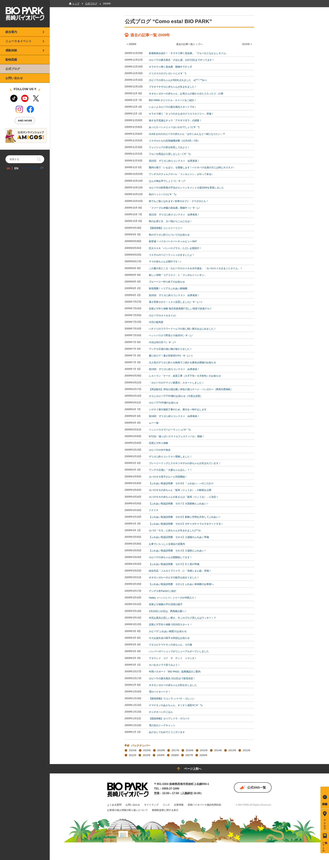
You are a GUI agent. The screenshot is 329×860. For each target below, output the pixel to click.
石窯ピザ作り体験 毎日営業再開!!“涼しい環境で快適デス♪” (180, 308)
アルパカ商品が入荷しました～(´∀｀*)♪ (170, 154)
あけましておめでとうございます (167, 732)
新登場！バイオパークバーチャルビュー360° (173, 241)
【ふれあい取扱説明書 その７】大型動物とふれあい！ (179, 503)
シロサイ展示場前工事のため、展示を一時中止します (177, 409)
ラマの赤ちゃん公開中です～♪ (165, 261)
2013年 (232, 750)
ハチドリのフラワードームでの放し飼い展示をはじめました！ (182, 328)
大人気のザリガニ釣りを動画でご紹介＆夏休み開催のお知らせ (182, 362)
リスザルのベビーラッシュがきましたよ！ (171, 254)
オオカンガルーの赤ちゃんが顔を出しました (173, 685)
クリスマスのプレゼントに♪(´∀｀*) (167, 73)
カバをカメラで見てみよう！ (164, 664)
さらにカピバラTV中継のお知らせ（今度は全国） (175, 396)
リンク (166, 804)
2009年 (161, 755)
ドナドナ (154, 510)
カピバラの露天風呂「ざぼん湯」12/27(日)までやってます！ (181, 60)
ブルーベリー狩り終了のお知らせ (167, 281)
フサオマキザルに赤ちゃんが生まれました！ (173, 87)
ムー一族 (154, 423)
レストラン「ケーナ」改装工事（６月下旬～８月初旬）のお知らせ (185, 376)
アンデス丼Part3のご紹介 (162, 591)
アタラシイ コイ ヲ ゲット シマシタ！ (173, 658)
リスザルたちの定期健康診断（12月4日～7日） (174, 140)
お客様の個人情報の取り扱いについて (127, 810)
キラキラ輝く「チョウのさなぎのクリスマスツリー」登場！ (181, 113)
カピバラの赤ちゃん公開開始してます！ (170, 557)
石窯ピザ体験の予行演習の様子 (165, 604)
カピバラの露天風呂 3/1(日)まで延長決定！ (172, 678)
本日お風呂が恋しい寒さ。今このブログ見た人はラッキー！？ (182, 617)
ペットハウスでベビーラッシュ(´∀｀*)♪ (170, 429)
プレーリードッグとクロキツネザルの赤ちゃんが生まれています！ (185, 463)
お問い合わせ (133, 804)
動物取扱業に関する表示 (165, 810)
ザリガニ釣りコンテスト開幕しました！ (170, 456)
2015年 (204, 750)
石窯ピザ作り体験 (158, 443)
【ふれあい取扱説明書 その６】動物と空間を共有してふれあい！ (185, 517)
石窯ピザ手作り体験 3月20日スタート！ (170, 624)
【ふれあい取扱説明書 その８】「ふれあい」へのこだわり (181, 483)
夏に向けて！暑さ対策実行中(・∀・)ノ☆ (171, 355)
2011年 (132, 755)
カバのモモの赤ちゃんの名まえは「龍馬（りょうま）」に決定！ (183, 497)
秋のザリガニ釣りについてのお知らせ (169, 234)
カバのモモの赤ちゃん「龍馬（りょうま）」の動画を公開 (180, 490)
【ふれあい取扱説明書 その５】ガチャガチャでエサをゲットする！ (186, 523)
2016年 (190, 750)
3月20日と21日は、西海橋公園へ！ (168, 611)
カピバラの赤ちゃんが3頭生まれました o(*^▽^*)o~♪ (178, 80)
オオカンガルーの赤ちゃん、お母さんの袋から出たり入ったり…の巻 (186, 93)
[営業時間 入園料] (324, 798)
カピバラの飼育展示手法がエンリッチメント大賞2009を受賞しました (186, 187)
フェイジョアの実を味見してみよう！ (169, 147)
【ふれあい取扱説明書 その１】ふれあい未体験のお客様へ (181, 584)
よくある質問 (114, 804)
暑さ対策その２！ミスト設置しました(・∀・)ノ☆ (176, 302)
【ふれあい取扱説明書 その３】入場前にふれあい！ (177, 550)
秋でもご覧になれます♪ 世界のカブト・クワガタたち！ (178, 201)
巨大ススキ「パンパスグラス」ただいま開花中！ (175, 248)
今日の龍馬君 (156, 322)
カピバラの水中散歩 (159, 449)
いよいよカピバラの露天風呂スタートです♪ (172, 107)
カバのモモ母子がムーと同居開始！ (168, 476)
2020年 (147, 750)
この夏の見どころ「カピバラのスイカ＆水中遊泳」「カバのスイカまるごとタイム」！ (195, 268)
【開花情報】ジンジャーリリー (165, 228)
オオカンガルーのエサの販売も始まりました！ (174, 577)
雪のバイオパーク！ (159, 691)
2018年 (161, 750)
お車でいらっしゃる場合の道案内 (167, 544)
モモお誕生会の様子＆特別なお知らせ (169, 638)
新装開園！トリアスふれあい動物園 (168, 288)
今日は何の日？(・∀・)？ (162, 342)
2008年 (175, 755)
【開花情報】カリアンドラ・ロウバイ (169, 718)
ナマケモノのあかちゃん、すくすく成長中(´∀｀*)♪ (176, 705)
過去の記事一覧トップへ (189, 44)
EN (16, 168)
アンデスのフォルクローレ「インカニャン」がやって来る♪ (180, 174)
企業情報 (179, 804)
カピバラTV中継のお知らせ (163, 402)
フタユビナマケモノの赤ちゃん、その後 (170, 644)
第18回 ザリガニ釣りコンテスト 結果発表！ (174, 416)
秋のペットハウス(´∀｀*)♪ (163, 194)
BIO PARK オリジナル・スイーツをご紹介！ (173, 100)
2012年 (247, 750)
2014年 (218, 750)
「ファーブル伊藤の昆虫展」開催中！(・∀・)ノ (174, 207)
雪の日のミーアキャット (162, 725)
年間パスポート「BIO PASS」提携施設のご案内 (174, 671)
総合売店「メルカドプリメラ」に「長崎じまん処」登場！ (180, 570)
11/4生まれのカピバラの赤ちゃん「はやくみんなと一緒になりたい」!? (187, 134)
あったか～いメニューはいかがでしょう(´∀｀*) (174, 127)
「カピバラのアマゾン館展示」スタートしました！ (176, 382)
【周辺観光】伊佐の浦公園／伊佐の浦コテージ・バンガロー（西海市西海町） (191, 389)
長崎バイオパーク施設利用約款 (204, 804)
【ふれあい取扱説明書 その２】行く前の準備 (174, 564)
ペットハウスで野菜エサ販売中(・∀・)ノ (171, 335)
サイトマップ (151, 804)
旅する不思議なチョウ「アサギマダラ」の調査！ (175, 120)
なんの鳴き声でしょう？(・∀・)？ (167, 181)
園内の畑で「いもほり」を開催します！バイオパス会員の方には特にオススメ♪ (191, 167)
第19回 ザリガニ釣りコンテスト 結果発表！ (174, 369)
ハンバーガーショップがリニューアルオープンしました (179, 651)
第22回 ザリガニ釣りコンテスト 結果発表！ (174, 160)
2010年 (147, 755)
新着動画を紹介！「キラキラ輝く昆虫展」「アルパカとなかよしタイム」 (188, 53)
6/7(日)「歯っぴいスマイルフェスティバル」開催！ (176, 436)
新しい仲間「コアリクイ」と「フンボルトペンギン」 (177, 275)
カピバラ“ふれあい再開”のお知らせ (168, 631)
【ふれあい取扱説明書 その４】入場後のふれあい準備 (179, 537)
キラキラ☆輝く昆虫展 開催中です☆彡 (170, 66)
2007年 (189, 755)
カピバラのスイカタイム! (162, 315)
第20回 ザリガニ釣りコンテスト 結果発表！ (174, 295)
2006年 (204, 755)
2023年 (133, 750)
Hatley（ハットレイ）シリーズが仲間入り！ (173, 597)
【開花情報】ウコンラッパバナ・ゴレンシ (171, 698)
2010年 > (247, 44)
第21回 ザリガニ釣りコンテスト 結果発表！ (174, 214)
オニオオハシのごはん (161, 712)
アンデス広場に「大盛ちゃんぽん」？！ (170, 470)
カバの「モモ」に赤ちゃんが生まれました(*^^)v (175, 530)
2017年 (175, 750)
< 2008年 (132, 44)
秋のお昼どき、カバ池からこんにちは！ (170, 221)
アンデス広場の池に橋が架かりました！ (170, 349)
